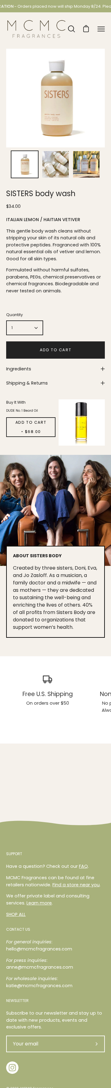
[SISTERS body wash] (25, 164)
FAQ (83, 866)
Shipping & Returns (27, 383)
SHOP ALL (16, 914)
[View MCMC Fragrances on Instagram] (12, 1067)
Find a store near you (76, 885)
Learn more (39, 903)
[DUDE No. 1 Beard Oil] (82, 422)
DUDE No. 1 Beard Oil (22, 410)
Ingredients (18, 369)
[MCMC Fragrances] (36, 29)
